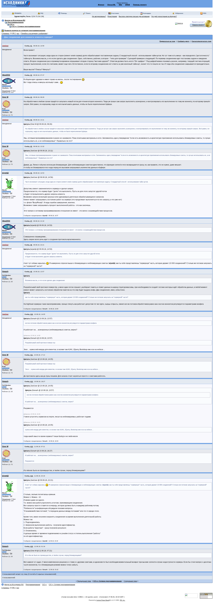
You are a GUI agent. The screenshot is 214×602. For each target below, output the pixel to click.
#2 (31, 75)
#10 (31, 314)
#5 (31, 146)
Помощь (64, 13)
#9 (31, 271)
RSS (204, 13)
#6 (31, 173)
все (18, 33)
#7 (31, 221)
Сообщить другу (183, 41)
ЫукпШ (5, 173)
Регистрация (112, 16)
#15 (31, 546)
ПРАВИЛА (17, 13)
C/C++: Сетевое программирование (26, 26)
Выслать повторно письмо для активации (134, 16)
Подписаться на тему (167, 41)
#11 (31, 355)
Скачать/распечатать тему (201, 41)
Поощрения (6, 91)
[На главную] (16, 4)
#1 (31, 46)
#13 (31, 446)
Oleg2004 (6, 75)
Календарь (147, 13)
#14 (31, 476)
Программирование (16, 22)
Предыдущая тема (84, 581)
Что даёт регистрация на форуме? (164, 16)
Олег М (5, 97)
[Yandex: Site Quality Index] (192, 595)
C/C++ (12, 24)
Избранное (179, 13)
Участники (115, 13)
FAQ (41, 13)
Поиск (88, 13)
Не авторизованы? (99, 16)
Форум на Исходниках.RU (15, 20)
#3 (31, 97)
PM (11, 88)
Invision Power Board (102, 600)
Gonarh (5, 272)
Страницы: (5, 33)
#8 (31, 245)
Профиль (5, 88)
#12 (31, 381)
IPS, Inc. (122, 600)
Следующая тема (130, 581)
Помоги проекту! (198, 25)
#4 (31, 120)
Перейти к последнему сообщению (34, 33)
